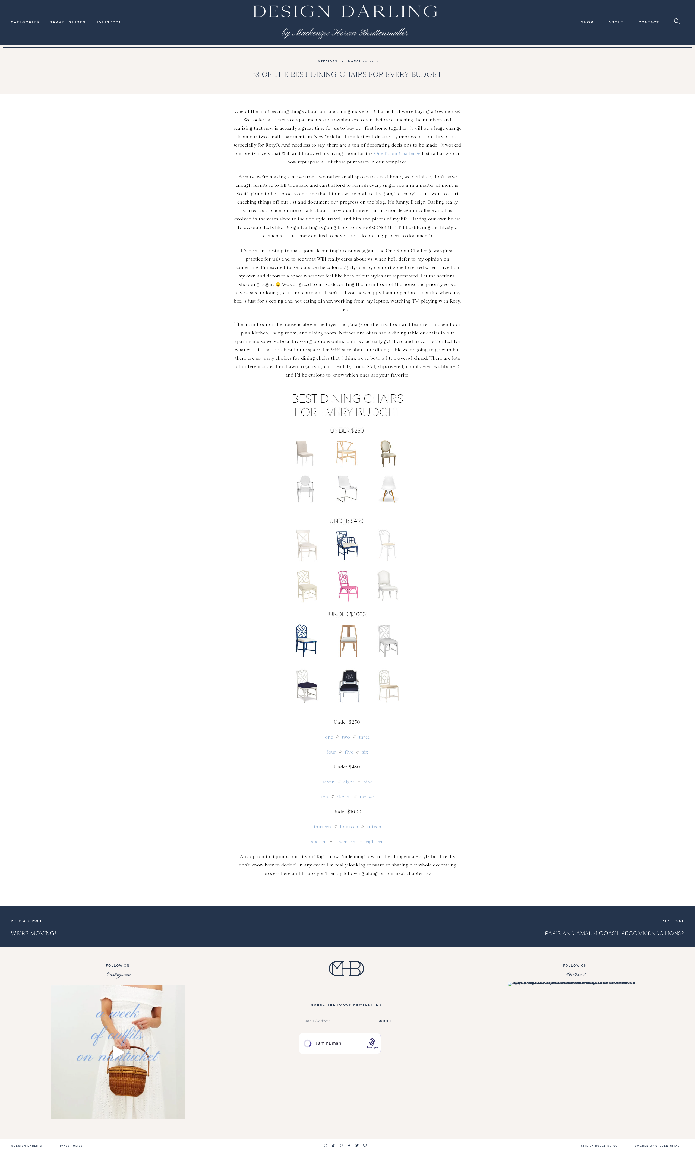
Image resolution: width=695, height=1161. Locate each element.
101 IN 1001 (109, 22)
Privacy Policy (69, 1145)
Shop (587, 22)
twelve (367, 796)
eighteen (375, 841)
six (365, 752)
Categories (25, 22)
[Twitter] (357, 1145)
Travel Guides (68, 22)
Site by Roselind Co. (600, 1145)
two (346, 737)
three (364, 737)
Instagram (118, 975)
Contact (649, 22)
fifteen (374, 826)
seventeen (346, 841)
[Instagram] (325, 1145)
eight (348, 781)
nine (368, 781)
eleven (344, 796)
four (331, 752)
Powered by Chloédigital (656, 1145)
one (329, 737)
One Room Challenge (397, 153)
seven (329, 781)
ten (324, 796)
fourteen (349, 826)
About (616, 22)
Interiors (327, 61)
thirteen (322, 826)
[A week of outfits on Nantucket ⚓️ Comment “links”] (118, 1052)
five (349, 752)
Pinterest (575, 975)
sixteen (319, 841)
